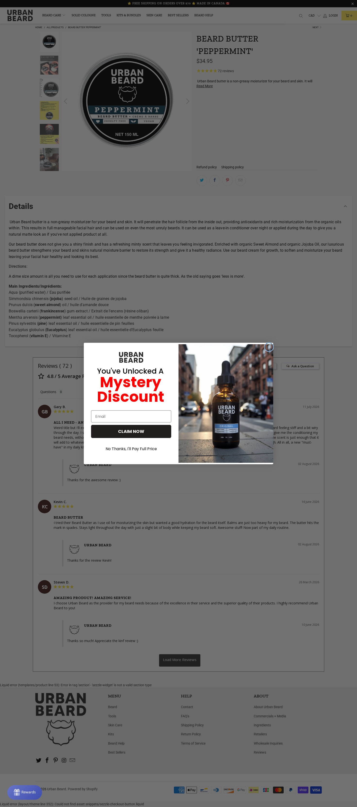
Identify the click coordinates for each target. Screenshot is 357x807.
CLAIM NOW (131, 431)
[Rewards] (24, 792)
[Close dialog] (269, 347)
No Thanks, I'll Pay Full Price (131, 449)
